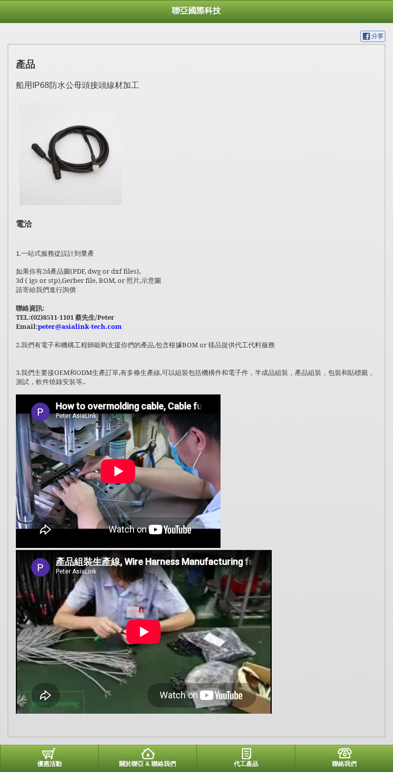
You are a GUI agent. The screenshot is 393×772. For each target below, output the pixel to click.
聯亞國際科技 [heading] (196, 10)
